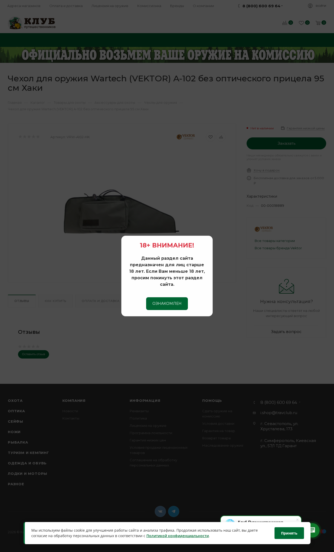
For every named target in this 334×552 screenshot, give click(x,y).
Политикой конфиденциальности (177, 535)
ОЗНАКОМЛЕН (167, 303)
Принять (289, 533)
